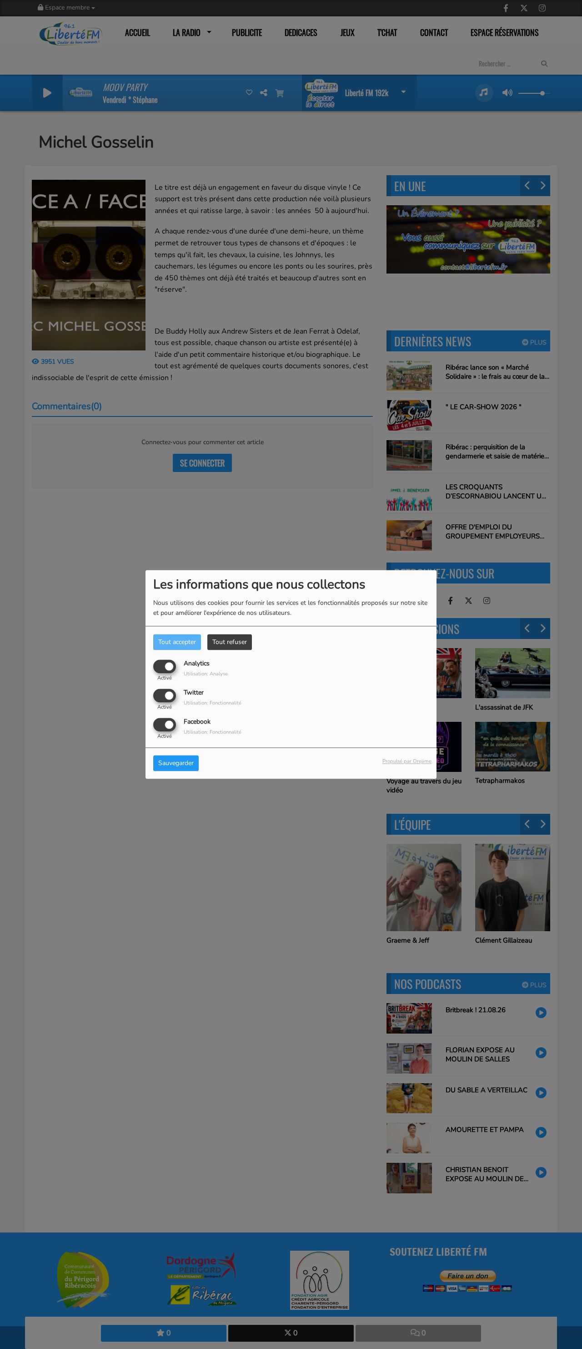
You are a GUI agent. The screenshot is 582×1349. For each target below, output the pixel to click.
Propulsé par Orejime (406, 761)
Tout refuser (229, 642)
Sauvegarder (176, 763)
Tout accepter (177, 642)
